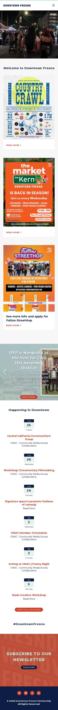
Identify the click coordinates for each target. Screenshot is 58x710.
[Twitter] (26, 693)
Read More (28, 397)
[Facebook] (19, 693)
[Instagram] (32, 693)
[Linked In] (39, 693)
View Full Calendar (29, 610)
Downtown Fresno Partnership (33, 701)
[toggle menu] (53, 5)
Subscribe (29, 667)
